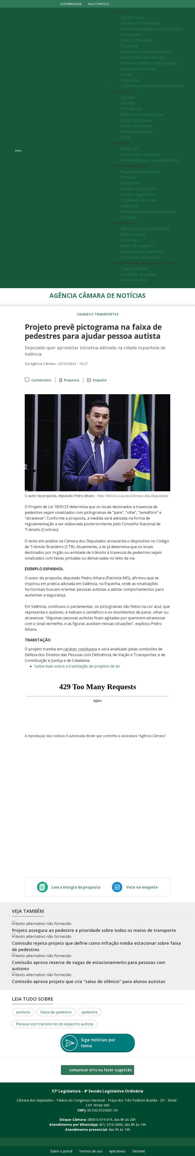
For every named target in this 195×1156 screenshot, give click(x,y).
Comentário (41, 380)
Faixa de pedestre (56, 1012)
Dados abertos (134, 280)
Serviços (128, 103)
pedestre (90, 1012)
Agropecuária (133, 17)
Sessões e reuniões (138, 188)
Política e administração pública (148, 63)
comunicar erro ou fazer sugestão (100, 1069)
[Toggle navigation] (63, 147)
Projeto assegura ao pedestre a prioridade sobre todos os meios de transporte (94, 930)
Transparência (134, 268)
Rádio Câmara (133, 234)
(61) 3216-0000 (111, 1124)
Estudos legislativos (138, 194)
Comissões (130, 183)
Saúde (126, 74)
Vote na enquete (142, 887)
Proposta (71, 380)
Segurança (130, 80)
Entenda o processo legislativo (148, 211)
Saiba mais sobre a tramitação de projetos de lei (77, 666)
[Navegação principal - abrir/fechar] (18, 148)
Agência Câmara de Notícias (145, 228)
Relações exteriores (138, 68)
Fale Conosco (98, 4)
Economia (129, 46)
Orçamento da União (139, 200)
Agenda (127, 97)
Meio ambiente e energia (143, 57)
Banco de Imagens (137, 245)
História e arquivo (136, 131)
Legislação (130, 205)
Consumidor (131, 34)
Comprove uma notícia (141, 257)
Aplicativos (117, 1151)
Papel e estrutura (136, 125)
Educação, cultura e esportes (146, 51)
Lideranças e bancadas (141, 154)
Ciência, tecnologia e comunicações (152, 28)
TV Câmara (130, 240)
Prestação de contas (138, 274)
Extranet (138, 1151)
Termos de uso (90, 1151)
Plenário (128, 177)
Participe (128, 217)
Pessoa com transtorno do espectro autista (54, 1024)
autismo (23, 1012)
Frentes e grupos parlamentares (150, 160)
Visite (125, 137)
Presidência (131, 108)
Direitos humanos (137, 40)
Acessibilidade (71, 4)
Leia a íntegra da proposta (76, 887)
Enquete (100, 380)
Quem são (130, 148)
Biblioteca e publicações (142, 114)
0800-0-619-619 (100, 1119)
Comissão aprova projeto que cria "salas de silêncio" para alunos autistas (88, 981)
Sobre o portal (61, 1151)
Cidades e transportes (140, 23)
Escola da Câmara (136, 120)
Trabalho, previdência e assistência (152, 86)
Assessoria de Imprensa (142, 251)
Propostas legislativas (140, 171)
